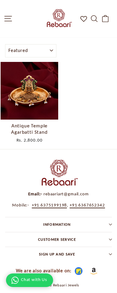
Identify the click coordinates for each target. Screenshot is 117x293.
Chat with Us (34, 279)
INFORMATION (57, 224)
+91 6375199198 (49, 205)
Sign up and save (57, 254)
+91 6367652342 (87, 205)
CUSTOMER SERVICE (57, 239)
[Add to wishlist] (51, 69)
